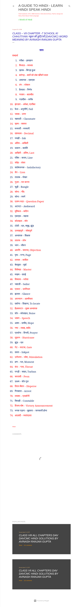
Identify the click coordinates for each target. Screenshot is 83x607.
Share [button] (14, 426)
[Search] (69, 6)
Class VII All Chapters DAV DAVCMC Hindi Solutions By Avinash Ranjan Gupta (38, 573)
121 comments (28, 545)
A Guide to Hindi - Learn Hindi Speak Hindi (40, 7)
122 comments (28, 580)
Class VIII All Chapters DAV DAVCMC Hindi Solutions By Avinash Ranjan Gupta (38, 538)
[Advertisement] (41, 501)
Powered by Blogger (43, 600)
